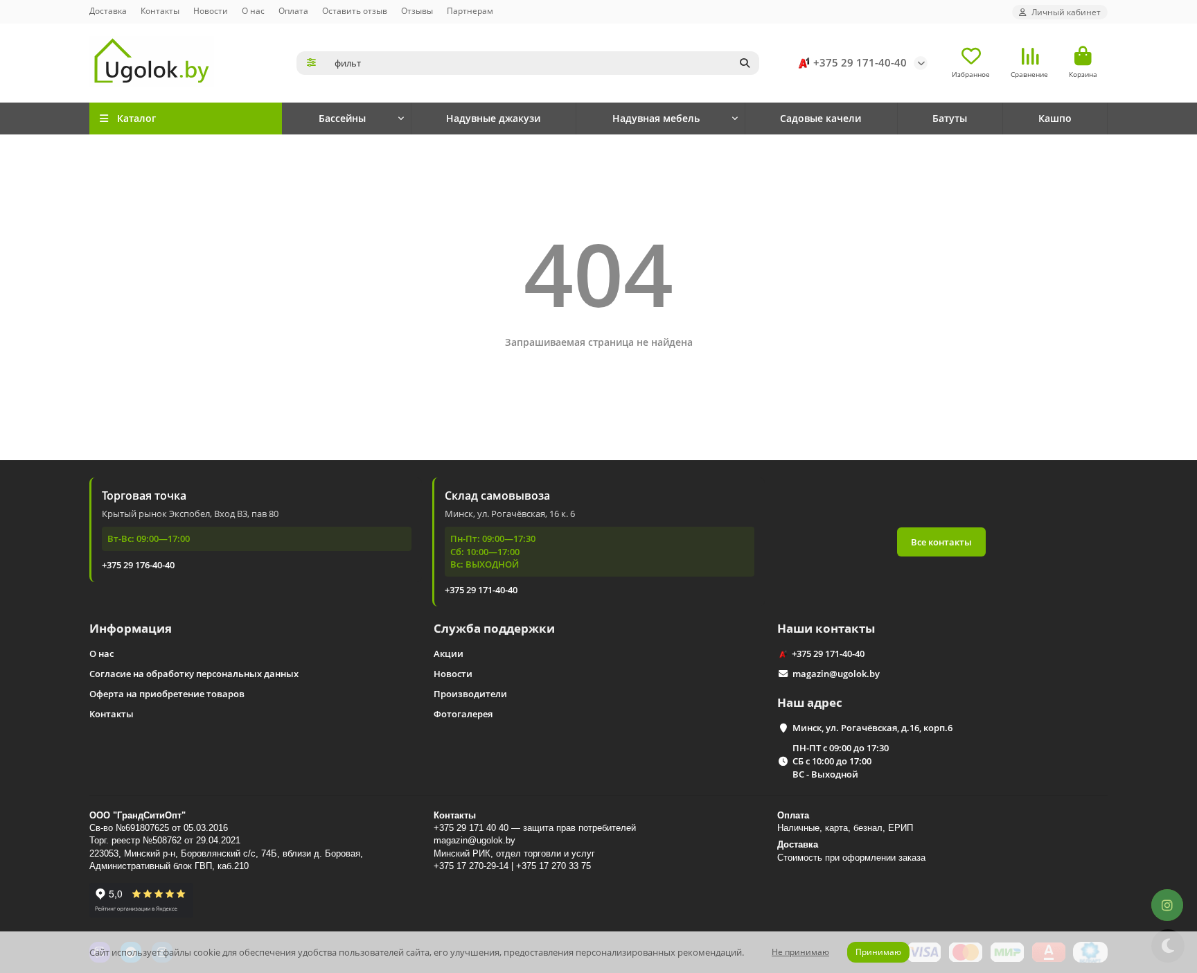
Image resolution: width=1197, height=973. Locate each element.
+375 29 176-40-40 (138, 565)
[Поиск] (745, 63)
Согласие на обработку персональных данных (194, 673)
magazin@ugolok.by (836, 673)
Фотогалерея (463, 714)
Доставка (108, 10)
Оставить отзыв (354, 10)
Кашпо (1055, 118)
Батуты (949, 118)
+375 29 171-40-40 (860, 62)
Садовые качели (820, 118)
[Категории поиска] (311, 63)
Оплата (293, 10)
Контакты (160, 10)
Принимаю (878, 952)
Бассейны (342, 118)
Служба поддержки (494, 628)
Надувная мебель (656, 118)
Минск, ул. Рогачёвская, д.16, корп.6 (872, 727)
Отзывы (417, 10)
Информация (130, 628)
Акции (448, 653)
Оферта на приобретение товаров (167, 693)
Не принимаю (800, 952)
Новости (210, 10)
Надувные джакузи (493, 118)
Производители (470, 693)
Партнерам (470, 10)
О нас (253, 10)
